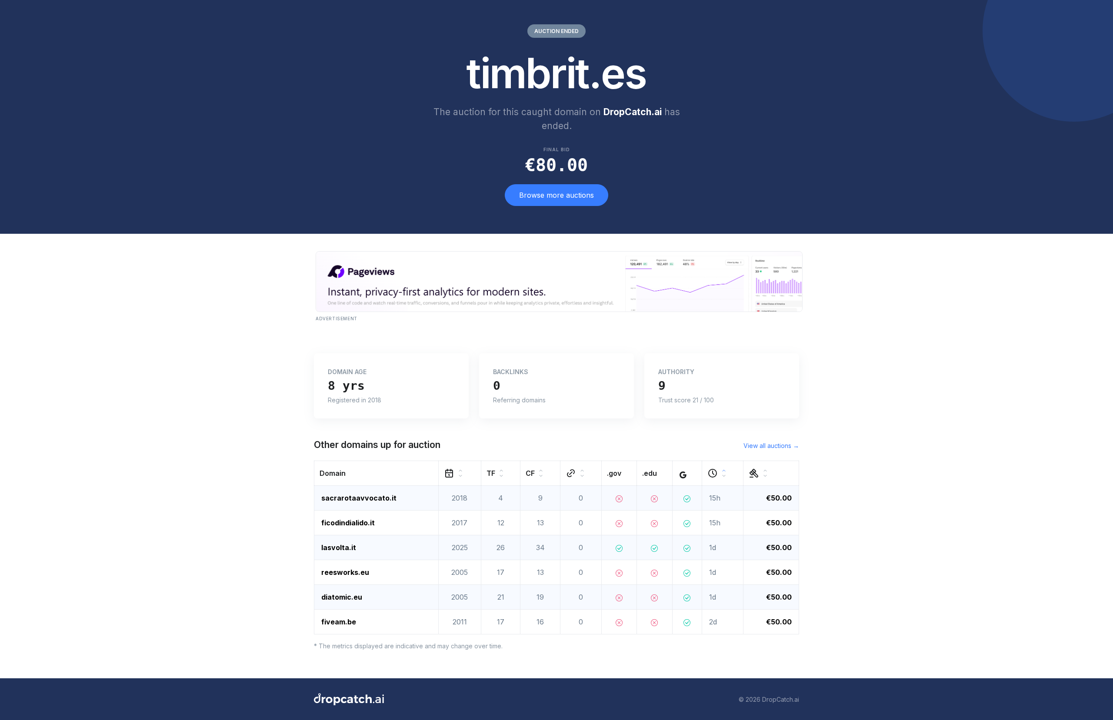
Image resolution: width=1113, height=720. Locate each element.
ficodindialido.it (348, 522)
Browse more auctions (556, 195)
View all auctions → (771, 445)
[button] (376, 473)
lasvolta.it (338, 547)
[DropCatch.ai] (349, 699)
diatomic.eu (341, 597)
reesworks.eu (345, 572)
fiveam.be (338, 621)
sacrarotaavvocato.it (359, 498)
